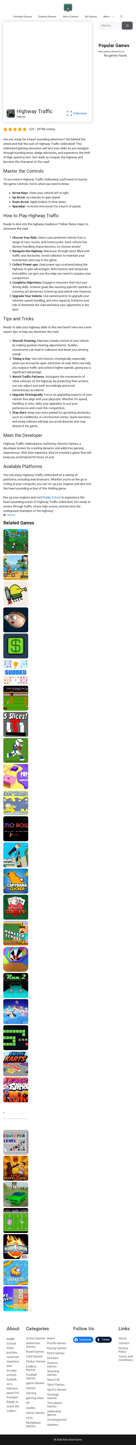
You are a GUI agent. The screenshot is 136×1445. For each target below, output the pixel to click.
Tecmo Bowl (11, 840)
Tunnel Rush (11, 970)
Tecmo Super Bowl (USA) (19, 1231)
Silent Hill (53, 1379)
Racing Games (57, 1348)
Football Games (22, 16)
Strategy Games (53, 1396)
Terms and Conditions (125, 1358)
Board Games (35, 1351)
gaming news (35, 1398)
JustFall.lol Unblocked (17, 1022)
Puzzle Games (56, 1343)
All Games (91, 16)
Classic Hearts (13, 918)
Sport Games (56, 1384)
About (122, 1338)
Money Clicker (12, 657)
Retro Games (70, 16)
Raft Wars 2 (11, 813)
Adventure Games (33, 1344)
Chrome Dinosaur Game (18, 1127)
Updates (52, 1424)
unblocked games (54, 1413)
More (106, 16)
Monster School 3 (14, 944)
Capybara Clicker (14, 892)
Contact (123, 1343)
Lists (29, 1417)
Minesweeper (12, 1153)
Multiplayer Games (33, 1424)
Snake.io (9, 1284)
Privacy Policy (123, 1349)
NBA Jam (9, 1257)
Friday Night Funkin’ (16, 1101)
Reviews (52, 1358)
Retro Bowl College (15, 761)
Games (11, 514)
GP (28, 1403)
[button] (121, 16)
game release (35, 1383)
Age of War (10, 552)
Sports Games (56, 1389)
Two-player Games (54, 1404)
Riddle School (52, 497)
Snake (8, 1048)
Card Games (34, 1356)
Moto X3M (10, 578)
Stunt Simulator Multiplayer (21, 1205)
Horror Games (35, 1413)
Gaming (31, 1393)
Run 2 (7, 996)
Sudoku (8, 683)
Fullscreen (80, 113)
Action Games (35, 1338)
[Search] (127, 26)
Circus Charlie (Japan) (17, 709)
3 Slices (9, 735)
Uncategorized (57, 1419)
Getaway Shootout (15, 866)
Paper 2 (8, 787)
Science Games (52, 1364)
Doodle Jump (12, 605)
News (51, 1338)
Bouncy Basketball (15, 1179)
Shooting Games (53, 1372)
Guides (30, 1408)
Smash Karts (12, 1075)
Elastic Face (11, 631)
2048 (7, 1310)
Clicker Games (35, 1361)
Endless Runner (47, 16)
